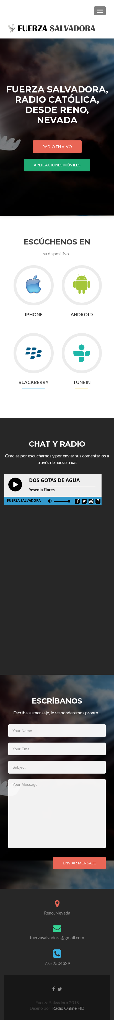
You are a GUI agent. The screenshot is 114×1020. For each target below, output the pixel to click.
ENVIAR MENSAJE (79, 863)
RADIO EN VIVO (57, 146)
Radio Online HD (67, 1008)
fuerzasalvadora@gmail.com (57, 937)
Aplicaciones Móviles (57, 165)
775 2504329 (57, 963)
